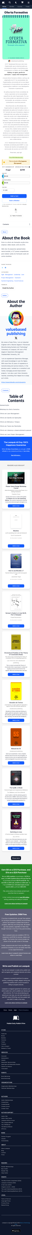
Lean (22, 274)
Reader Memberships (7, 1166)
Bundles (12, 6)
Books (4, 6)
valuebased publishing (17, 61)
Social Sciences (18, 281)
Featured (3, 1033)
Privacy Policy (5, 1203)
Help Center (4, 1173)
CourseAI (3, 1056)
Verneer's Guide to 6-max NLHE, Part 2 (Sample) (16, 614)
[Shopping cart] (22, 2)
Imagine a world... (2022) (8, 1187)
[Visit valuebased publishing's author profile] (16, 318)
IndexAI (3, 1060)
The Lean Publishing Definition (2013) (11, 1189)
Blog (2, 1150)
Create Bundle (5, 1104)
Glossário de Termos (16, 702)
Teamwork (18, 277)
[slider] (3, 176)
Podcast (3, 1044)
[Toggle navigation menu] (29, 224)
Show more (16, 858)
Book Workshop (5, 1076)
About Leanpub (5, 1148)
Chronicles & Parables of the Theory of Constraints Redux (16, 653)
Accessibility (4, 1140)
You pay (4, 187)
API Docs (3, 1128)
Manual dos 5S (16, 748)
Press (3, 1154)
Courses (19, 6)
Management (9, 274)
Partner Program (6, 1136)
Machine (16, 531)
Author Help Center (6, 1118)
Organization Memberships (9, 1086)
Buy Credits (4, 1168)
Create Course (5, 1106)
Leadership (17, 274)
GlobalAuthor (5, 1058)
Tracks (27, 6)
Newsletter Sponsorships (8, 1062)
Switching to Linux (16, 832)
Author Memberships (7, 1100)
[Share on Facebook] (5, 268)
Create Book (4, 1102)
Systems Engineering (7, 281)
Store (5, 1010)
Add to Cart (14, 196)
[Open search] (10, 2)
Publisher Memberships (8, 1088)
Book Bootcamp (5, 1078)
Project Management (7, 277)
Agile (2, 274)
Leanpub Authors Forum (8, 1120)
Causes (3, 1138)
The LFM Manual (5, 1124)
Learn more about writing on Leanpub (16, 903)
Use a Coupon (5, 1046)
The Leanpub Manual (7, 1122)
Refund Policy (5, 1205)
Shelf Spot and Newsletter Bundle (10, 1064)
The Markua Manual (6, 1126)
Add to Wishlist (14, 200)
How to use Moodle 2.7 (16, 571)
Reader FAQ (4, 1170)
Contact (3, 1152)
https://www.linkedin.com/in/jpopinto (13, 382)
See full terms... (16, 455)
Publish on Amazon (6, 1066)
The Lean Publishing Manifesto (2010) (11, 1191)
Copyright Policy (6, 1201)
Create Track (5, 1108)
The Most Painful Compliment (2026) (11, 1180)
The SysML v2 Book (16, 788)
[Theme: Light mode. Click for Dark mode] (16, 2)
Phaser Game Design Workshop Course (16, 487)
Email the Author (8, 288)
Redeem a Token (6, 1048)
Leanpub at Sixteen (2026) (8, 1182)
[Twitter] (16, 338)
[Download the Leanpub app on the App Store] (16, 1230)
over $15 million (24, 897)
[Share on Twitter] (2, 268)
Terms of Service (6, 1199)
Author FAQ (4, 1116)
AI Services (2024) (6, 1184)
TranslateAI (4, 1068)
